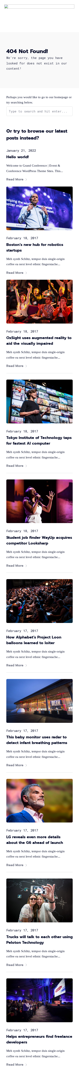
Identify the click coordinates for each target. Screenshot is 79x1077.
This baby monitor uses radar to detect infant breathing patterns (36, 740)
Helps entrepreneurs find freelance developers (39, 1039)
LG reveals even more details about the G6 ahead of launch (34, 840)
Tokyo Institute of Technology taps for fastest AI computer (39, 440)
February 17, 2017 (22, 631)
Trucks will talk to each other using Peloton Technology (39, 939)
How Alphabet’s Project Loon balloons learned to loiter (33, 640)
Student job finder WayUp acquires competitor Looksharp (39, 540)
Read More (14, 179)
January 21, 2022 (21, 150)
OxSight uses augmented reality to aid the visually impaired (39, 340)
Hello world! (17, 157)
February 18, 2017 (22, 238)
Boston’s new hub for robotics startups (34, 247)
